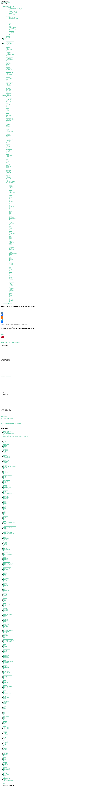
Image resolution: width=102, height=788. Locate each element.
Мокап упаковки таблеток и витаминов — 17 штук (15, 436)
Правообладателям (7, 303)
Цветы (10, 293)
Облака (8, 141)
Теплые (8, 88)
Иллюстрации (9, 118)
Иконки (5, 548)
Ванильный (9, 49)
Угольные (11, 288)
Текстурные (9, 164)
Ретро (7, 79)
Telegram (8, 37)
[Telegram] (51, 320)
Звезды (10, 216)
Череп (10, 295)
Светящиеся (9, 155)
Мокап (5, 38)
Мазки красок (9, 131)
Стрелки (11, 279)
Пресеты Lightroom (7, 43)
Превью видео (6, 672)
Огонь (7, 142)
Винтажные (9, 50)
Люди (10, 237)
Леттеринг (8, 128)
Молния (11, 246)
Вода (7, 105)
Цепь (10, 294)
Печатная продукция (8, 661)
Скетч (7, 156)
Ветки (10, 197)
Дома (10, 212)
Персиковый (9, 75)
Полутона (8, 147)
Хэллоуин (11, 31)
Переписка (5, 656)
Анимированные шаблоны (15, 8)
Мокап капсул (6, 432)
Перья (7, 145)
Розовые (8, 80)
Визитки (5, 495)
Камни (10, 221)
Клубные (8, 62)
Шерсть (10, 299)
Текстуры (5, 729)
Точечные (8, 166)
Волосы (8, 106)
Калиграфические (10, 119)
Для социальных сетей (8, 6)
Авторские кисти (10, 96)
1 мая (10, 26)
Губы (7, 114)
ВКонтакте (8, 7)
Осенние (8, 73)
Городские (8, 52)
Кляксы (8, 121)
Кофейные (5, 581)
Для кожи (8, 58)
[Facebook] (51, 315)
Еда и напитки (6, 538)
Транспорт (5, 740)
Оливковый (6, 646)
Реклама (5, 685)
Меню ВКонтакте (7, 614)
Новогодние (9, 69)
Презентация (6, 673)
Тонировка (8, 89)
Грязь (10, 207)
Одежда (5, 645)
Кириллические (10, 41)
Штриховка (11, 300)
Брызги (10, 195)
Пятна (10, 262)
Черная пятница (12, 27)
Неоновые (8, 68)
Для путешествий (10, 59)
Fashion (8, 44)
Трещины (11, 285)
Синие (4, 706)
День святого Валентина (15, 29)
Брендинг (5, 481)
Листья (7, 130)
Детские (8, 53)
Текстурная (11, 282)
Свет (10, 267)
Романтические (9, 82)
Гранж (7, 110)
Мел (7, 136)
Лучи (10, 236)
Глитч (7, 109)
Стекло (10, 278)
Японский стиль (10, 178)
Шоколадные (9, 93)
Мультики (8, 137)
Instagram (8, 16)
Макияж (8, 132)
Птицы (10, 258)
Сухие (7, 161)
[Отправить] (51, 322)
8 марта (10, 33)
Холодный (8, 90)
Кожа (7, 123)
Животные (8, 115)
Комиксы (8, 124)
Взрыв (10, 198)
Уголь (7, 168)
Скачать (2, 334)
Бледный (8, 47)
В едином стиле (7, 487)
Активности (6, 461)
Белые (7, 46)
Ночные (8, 70)
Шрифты (5, 39)
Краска (10, 228)
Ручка (7, 154)
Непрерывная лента (13, 18)
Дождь (10, 211)
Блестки (11, 188)
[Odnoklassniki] (51, 317)
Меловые (11, 243)
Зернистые (8, 116)
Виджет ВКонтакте (13, 11)
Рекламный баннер (7, 686)
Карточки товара (13, 12)
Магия (10, 238)
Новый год (11, 34)
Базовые (11, 187)
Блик (7, 103)
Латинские (8, 42)
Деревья (11, 209)
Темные (8, 87)
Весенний (5, 490)
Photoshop (5, 180)
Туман (10, 287)
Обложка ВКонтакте (14, 14)
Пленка (8, 77)
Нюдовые (5, 635)
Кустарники (12, 233)
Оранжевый (6, 647)
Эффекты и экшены (10, 181)
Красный (8, 64)
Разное (5, 681)
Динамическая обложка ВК (15, 9)
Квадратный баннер (8, 563)
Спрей (7, 160)
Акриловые (9, 99)
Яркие (7, 94)
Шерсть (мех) (9, 172)
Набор (10, 13)
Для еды (8, 55)
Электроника (6, 778)
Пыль (10, 260)
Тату (7, 162)
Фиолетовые (6, 750)
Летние (8, 65)
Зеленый (5, 543)
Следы (10, 273)
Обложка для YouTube (8, 640)
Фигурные (11, 290)
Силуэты (11, 270)
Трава (7, 167)
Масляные (8, 135)
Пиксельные (9, 146)
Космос (8, 125)
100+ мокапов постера (8, 433)
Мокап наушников (7, 431)
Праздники (8, 23)
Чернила (8, 171)
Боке (7, 48)
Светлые (8, 84)
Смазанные (8, 157)
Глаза (7, 108)
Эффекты (8, 177)
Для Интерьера (9, 57)
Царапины (8, 170)
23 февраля (11, 28)
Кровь (10, 231)
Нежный (8, 67)
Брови (10, 193)
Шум (7, 176)
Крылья (10, 232)
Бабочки (11, 186)
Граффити (8, 111)
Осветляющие (9, 72)
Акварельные (9, 98)
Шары (10, 298)
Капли (10, 222)
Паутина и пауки (13, 253)
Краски (8, 126)
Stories (10, 19)
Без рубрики (6, 470)
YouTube (8, 21)
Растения (8, 150)
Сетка (10, 269)
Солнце (10, 275)
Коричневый (9, 63)
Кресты (10, 229)
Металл (10, 244)
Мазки (10, 239)
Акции (7, 22)
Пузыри (11, 259)
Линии (7, 129)
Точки (10, 283)
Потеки (10, 257)
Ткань (7, 165)
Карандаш (8, 120)
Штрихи (8, 175)
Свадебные (8, 83)
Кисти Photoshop (10, 182)
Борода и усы (12, 192)
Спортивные (6, 716)
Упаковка (5, 748)
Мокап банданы (7, 434)
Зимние (8, 60)
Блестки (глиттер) (10, 101)
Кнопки (5, 573)
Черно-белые (9, 91)
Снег (7, 159)
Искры (10, 219)
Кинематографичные (8, 564)
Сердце (10, 268)
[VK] (51, 313)
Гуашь (7, 113)
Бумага (10, 196)
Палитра (8, 144)
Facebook (8, 36)
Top (1, 786)
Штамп (8, 173)
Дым (10, 213)
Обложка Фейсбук (7, 641)
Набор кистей (9, 139)
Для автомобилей (10, 54)
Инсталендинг (12, 17)
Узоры (10, 289)
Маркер (8, 134)
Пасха (10, 24)
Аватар (5, 455)
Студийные (9, 85)
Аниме (7, 100)
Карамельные (6, 558)
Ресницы (8, 151)
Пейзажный (9, 74)
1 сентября (11, 32)
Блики (10, 190)
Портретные (9, 78)
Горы (10, 203)
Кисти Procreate (7, 95)
